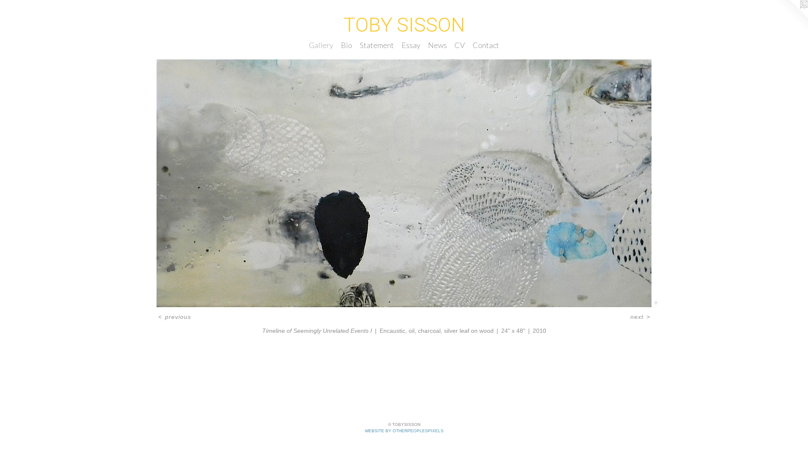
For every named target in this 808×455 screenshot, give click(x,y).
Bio (346, 45)
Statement (377, 45)
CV (459, 45)
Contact (486, 45)
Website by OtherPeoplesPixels (404, 430)
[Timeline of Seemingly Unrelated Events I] (404, 183)
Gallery (321, 45)
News (437, 45)
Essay (410, 45)
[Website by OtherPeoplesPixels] (791, 17)
